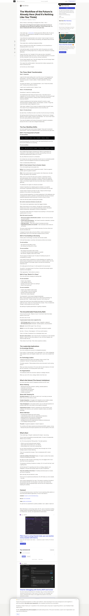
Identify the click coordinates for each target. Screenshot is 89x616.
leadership (30, 19)
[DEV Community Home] (14, 1)
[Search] (17, 1)
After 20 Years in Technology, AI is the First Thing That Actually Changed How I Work (66, 28)
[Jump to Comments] (14, 45)
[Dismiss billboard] (76, 599)
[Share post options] (15, 56)
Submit (24, 556)
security (34, 19)
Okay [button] (18, 614)
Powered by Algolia (44, 1)
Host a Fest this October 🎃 (66, 44)
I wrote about (31, 32)
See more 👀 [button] (23, 543)
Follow (67, 8)
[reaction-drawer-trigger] (15, 41)
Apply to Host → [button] (63, 52)
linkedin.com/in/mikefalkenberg (31, 495)
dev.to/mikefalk (26, 498)
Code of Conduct (34, 559)
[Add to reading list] (14, 49)
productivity (24, 19)
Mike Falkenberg (25, 5)
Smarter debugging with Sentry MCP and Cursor (36, 590)
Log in (66, 1)
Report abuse (41, 559)
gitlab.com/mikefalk (27, 501)
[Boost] (14, 52)
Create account (72, 1)
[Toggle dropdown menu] (54, 515)
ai (20, 19)
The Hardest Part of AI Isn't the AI (65, 24)
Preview (28, 556)
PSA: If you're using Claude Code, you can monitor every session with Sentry (37, 537)
